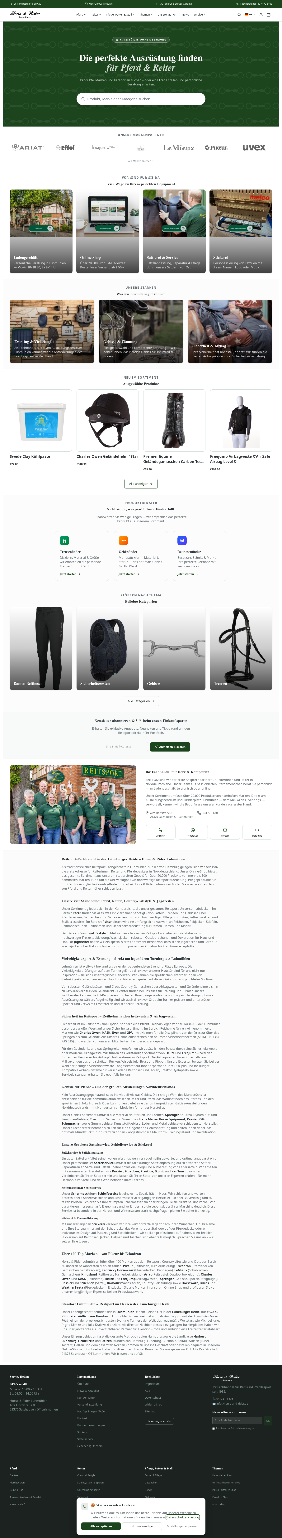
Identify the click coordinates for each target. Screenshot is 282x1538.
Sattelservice (85, 1439)
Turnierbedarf (17, 1504)
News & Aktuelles (88, 1390)
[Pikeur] (216, 148)
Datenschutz (153, 1397)
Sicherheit (82, 1497)
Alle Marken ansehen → (141, 161)
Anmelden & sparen (172, 747)
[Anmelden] (261, 14)
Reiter (94, 14)
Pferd (79, 14)
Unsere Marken (167, 14)
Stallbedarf (151, 1497)
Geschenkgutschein (90, 1446)
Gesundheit (151, 1482)
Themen (144, 14)
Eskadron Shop (220, 1497)
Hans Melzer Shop (222, 1475)
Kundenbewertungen (91, 1425)
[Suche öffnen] (239, 14)
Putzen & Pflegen (154, 1475)
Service (198, 14)
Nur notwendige (142, 1526)
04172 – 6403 (211, 813)
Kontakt (82, 1418)
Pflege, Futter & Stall (119, 14)
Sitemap (150, 1411)
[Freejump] (103, 148)
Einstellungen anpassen (182, 1526)
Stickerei (82, 1432)
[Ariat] (28, 148)
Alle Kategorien (139, 701)
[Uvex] (254, 148)
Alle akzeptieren (101, 1526)
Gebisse (14, 1475)
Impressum (152, 1384)
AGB (147, 1390)
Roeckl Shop (218, 1504)
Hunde (148, 1490)
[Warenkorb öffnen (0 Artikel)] (268, 14)
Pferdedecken (17, 1482)
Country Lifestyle (86, 1475)
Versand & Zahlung (89, 1404)
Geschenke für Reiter (88, 1490)
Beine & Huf (16, 1490)
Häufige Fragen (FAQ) (91, 1411)
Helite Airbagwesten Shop (226, 1482)
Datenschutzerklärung (241, 1428)
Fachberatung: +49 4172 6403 (256, 3)
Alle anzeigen (138, 484)
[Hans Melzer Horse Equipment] (141, 148)
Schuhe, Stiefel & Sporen (90, 1482)
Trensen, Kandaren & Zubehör (26, 1497)
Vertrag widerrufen (161, 1421)
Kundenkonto (86, 1397)
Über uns (83, 1384)
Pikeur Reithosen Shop (224, 1490)
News (185, 14)
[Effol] (66, 148)
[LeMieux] (179, 148)
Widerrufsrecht (154, 1404)
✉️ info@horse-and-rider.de (230, 1403)
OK (268, 1420)
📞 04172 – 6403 (222, 1398)
